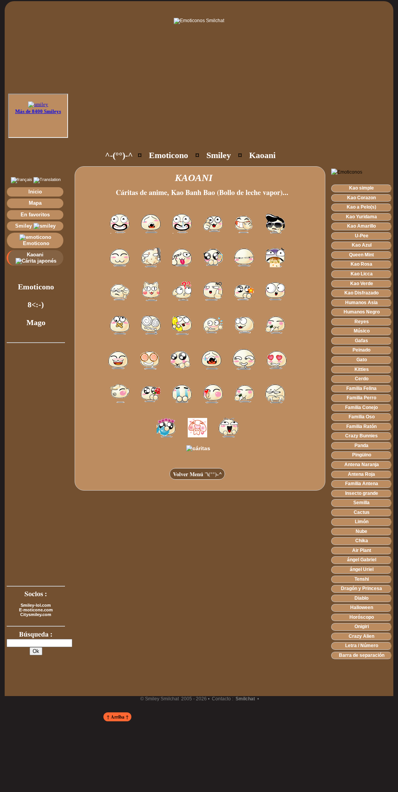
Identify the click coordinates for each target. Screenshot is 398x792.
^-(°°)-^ (119, 155)
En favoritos (35, 215)
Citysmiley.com (35, 614)
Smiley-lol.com (36, 605)
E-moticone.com (36, 609)
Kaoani (36, 255)
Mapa (35, 203)
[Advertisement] (215, 120)
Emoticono (35, 243)
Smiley (24, 226)
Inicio (35, 192)
